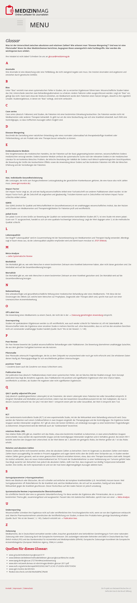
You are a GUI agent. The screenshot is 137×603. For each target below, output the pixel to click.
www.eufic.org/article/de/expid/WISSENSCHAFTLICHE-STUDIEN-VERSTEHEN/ (42, 566)
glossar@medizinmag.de (59, 56)
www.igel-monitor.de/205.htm (22, 569)
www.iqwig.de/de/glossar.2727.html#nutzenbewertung (32, 560)
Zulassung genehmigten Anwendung (87, 315)
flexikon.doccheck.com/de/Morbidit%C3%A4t (28, 571)
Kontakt (8, 588)
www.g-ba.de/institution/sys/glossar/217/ (26, 555)
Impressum (17, 588)
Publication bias (70, 518)
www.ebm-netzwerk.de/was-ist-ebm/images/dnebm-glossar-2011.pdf (39, 563)
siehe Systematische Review (20, 256)
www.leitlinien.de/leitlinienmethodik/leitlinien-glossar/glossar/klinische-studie (41, 557)
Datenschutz (28, 588)
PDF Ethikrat (100, 240)
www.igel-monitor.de (21, 183)
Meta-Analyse (124, 497)
